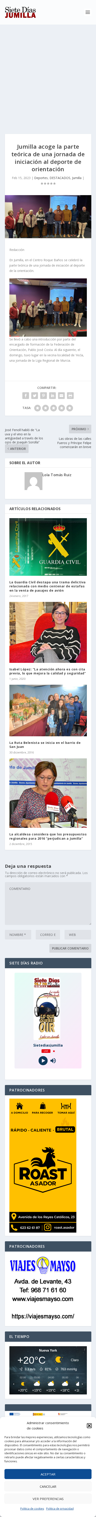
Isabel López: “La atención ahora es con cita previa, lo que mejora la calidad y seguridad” (47, 671)
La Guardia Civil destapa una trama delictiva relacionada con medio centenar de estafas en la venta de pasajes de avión (47, 586)
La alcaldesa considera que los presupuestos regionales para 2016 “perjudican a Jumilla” (48, 836)
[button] (89, 1425)
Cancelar (48, 1486)
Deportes (41, 178)
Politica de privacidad (60, 1509)
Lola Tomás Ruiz (57, 474)
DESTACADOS (60, 178)
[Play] (43, 1060)
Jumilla (76, 178)
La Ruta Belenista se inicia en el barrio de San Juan (45, 745)
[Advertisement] (48, 75)
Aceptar (48, 1474)
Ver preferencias (48, 1498)
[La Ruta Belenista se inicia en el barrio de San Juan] (48, 710)
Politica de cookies (32, 1509)
